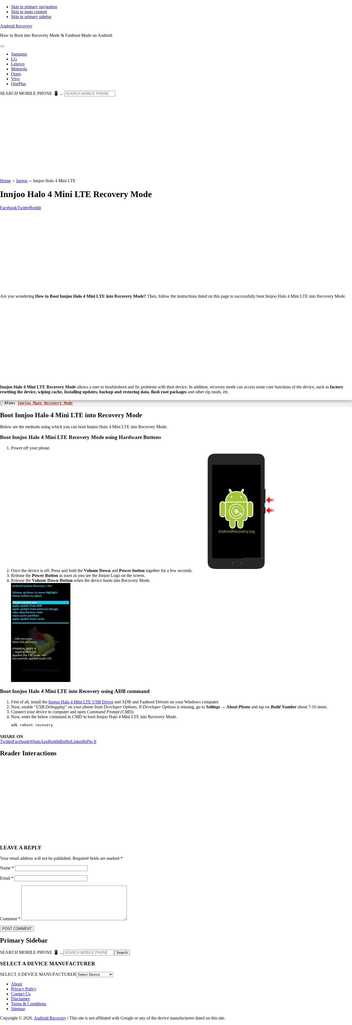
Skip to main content (29, 11)
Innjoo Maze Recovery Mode (45, 403)
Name (7, 868)
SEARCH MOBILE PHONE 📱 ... (31, 93)
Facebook (20, 741)
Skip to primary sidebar (31, 16)
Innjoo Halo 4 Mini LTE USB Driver (80, 702)
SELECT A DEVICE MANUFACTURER (38, 974)
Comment (10, 918)
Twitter (6, 741)
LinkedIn (79, 741)
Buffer (65, 741)
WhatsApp (38, 741)
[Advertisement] (176, 137)
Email (6, 878)
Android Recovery (16, 26)
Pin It (91, 741)
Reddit (54, 741)
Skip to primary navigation (34, 6)
